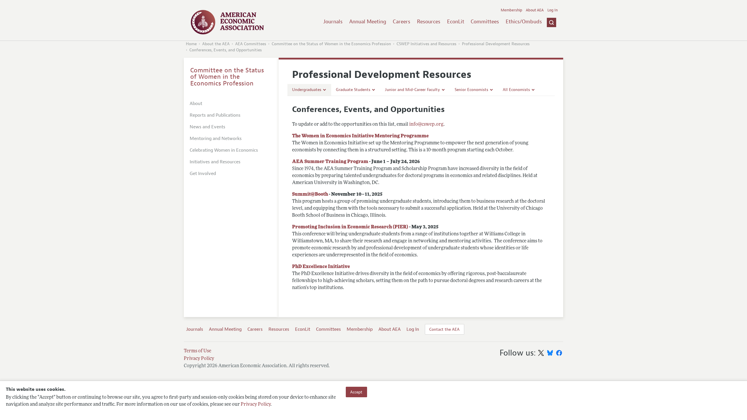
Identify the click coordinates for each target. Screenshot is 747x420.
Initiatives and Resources (215, 162)
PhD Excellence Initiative (321, 267)
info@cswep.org (426, 124)
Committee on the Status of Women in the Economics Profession (331, 43)
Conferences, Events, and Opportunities (225, 50)
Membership (511, 10)
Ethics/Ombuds (524, 21)
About (196, 103)
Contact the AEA (444, 329)
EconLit (455, 21)
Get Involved (203, 173)
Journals (333, 21)
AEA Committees (250, 43)
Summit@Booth (310, 194)
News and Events (207, 127)
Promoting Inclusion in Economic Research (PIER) (350, 227)
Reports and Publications (215, 115)
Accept (356, 392)
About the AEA (216, 43)
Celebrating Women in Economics (224, 150)
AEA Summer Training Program (330, 162)
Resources (428, 21)
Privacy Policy (255, 404)
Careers (401, 21)
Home (191, 43)
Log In (552, 10)
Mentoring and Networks (216, 138)
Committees (485, 21)
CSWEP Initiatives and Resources (426, 43)
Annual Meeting (367, 21)
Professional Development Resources (496, 43)
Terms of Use (197, 351)
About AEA (535, 10)
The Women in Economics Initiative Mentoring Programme (360, 136)
